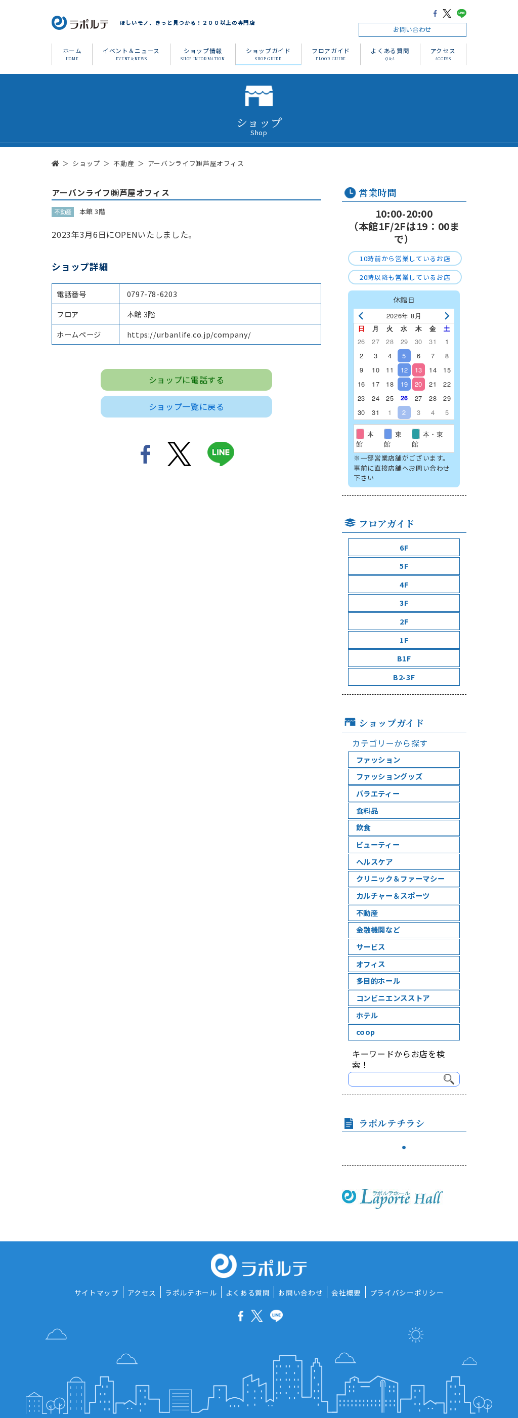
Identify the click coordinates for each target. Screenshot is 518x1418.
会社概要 (346, 1292)
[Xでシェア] (447, 13)
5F (404, 565)
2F (404, 621)
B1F (404, 658)
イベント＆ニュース (131, 53)
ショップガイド (268, 53)
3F (404, 602)
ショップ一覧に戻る (187, 406)
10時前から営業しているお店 (405, 258)
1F (404, 640)
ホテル (367, 1015)
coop (366, 1031)
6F (404, 547)
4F (404, 584)
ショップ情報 (203, 53)
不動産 (367, 912)
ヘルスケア (374, 861)
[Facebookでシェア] (435, 13)
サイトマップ (96, 1292)
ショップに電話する (187, 379)
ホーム (72, 53)
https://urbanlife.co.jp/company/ (189, 334)
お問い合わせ (412, 29)
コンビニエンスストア (393, 997)
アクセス (443, 53)
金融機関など (378, 929)
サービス (371, 946)
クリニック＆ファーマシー (400, 878)
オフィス (371, 963)
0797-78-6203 (152, 293)
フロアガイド (331, 53)
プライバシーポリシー (407, 1292)
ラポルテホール (191, 1292)
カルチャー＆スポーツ (393, 895)
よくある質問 (390, 53)
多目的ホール (378, 980)
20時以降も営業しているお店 (405, 277)
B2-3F (404, 677)
